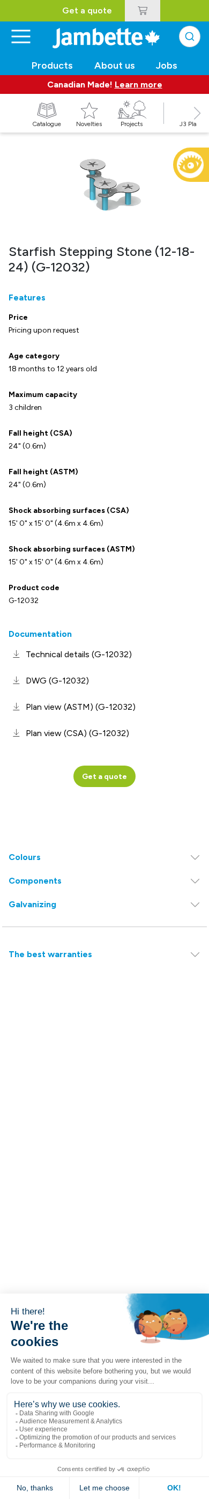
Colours (25, 857)
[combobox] (189, 36)
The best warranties (50, 954)
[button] (197, 125)
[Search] (189, 36)
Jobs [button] (166, 65)
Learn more (138, 84)
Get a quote (87, 10)
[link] (70, 654)
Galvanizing (32, 904)
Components (35, 881)
